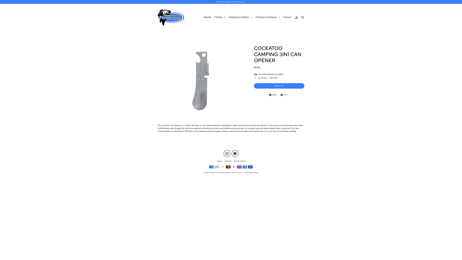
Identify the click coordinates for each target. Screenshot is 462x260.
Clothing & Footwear (266, 17)
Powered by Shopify (251, 173)
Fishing (219, 17)
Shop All (228, 161)
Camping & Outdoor (239, 17)
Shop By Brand (239, 161)
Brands (207, 17)
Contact (287, 17)
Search (219, 161)
